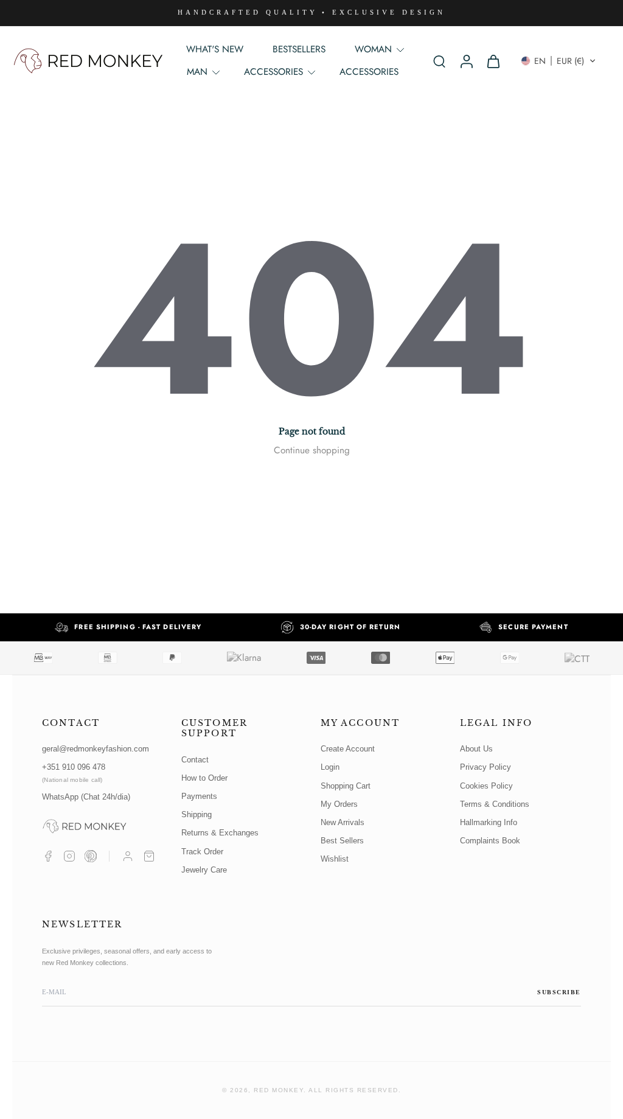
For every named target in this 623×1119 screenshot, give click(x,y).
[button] (558, 61)
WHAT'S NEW (214, 49)
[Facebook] (48, 856)
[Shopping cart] (149, 856)
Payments (199, 796)
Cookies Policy (486, 785)
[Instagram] (69, 856)
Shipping (196, 814)
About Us (476, 748)
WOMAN (373, 49)
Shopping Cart (346, 785)
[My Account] (128, 856)
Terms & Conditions (494, 804)
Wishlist (335, 858)
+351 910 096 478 (73, 772)
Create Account (348, 748)
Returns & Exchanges (220, 832)
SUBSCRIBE (559, 992)
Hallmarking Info (488, 822)
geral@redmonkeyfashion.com (95, 748)
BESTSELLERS (299, 49)
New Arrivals (342, 822)
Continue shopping (312, 450)
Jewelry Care (204, 869)
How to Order (204, 778)
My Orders (339, 804)
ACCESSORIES (369, 71)
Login (330, 767)
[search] (439, 61)
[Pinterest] (91, 856)
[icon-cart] (492, 60)
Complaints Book (490, 840)
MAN (197, 71)
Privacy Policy (485, 767)
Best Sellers (342, 840)
